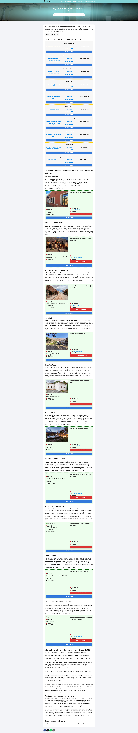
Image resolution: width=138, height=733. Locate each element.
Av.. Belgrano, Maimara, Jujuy (53, 46)
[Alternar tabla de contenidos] (56, 35)
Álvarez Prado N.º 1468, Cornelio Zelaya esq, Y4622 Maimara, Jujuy (53, 60)
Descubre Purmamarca (78, 1)
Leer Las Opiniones (77, 210)
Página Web (69, 46)
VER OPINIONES (69, 51)
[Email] (53, 730)
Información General (89, 1)
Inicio (62, 1)
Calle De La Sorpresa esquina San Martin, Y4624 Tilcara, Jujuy (53, 123)
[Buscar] (83, 14)
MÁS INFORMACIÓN (69, 217)
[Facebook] (44, 730)
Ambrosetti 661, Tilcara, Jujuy (53, 109)
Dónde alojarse (68, 1)
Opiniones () (68, 48)
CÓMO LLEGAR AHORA (81, 214)
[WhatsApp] (50, 730)
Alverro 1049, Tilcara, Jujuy (53, 159)
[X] (47, 730)
